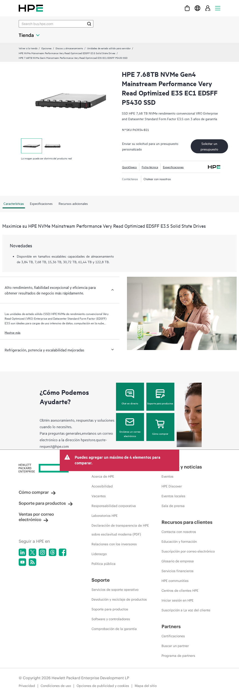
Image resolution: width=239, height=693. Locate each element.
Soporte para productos (160, 403)
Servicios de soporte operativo (114, 590)
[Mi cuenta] (208, 8)
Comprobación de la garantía (114, 629)
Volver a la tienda (28, 48)
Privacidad (27, 686)
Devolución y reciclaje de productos (119, 599)
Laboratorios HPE (104, 516)
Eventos (167, 476)
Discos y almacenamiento (69, 48)
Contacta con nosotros (179, 532)
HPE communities (175, 581)
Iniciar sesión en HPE (177, 600)
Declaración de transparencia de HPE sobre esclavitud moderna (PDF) (120, 529)
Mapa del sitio (146, 686)
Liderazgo (99, 554)
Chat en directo (130, 403)
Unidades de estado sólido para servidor (109, 48)
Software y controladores (110, 619)
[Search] (89, 24)
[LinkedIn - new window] (22, 552)
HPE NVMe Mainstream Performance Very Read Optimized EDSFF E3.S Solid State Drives (67, 53)
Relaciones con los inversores (114, 544)
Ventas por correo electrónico (36, 516)
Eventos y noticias (182, 467)
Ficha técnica (150, 167)
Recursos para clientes (187, 522)
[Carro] (187, 8)
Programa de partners (178, 656)
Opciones (46, 48)
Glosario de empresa (178, 561)
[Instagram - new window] (42, 552)
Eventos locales (173, 496)
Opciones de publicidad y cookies (103, 686)
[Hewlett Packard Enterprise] (31, 8)
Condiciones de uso (56, 686)
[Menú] (217, 8)
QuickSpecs (129, 167)
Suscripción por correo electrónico (188, 551)
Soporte (100, 580)
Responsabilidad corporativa (113, 506)
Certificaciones (173, 636)
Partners (171, 626)
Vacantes (98, 496)
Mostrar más (13, 332)
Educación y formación (179, 541)
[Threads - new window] (52, 552)
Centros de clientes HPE (180, 590)
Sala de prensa (173, 506)
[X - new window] (32, 552)
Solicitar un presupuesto (209, 146)
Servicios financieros (177, 571)
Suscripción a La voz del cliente (186, 610)
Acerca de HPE (102, 476)
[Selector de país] (197, 8)
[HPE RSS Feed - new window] (32, 562)
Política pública (103, 564)
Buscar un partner (175, 646)
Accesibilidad (102, 486)
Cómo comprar (160, 433)
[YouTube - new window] (22, 562)
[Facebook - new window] (62, 552)
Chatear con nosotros (157, 179)
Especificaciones (173, 167)
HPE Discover (172, 486)
